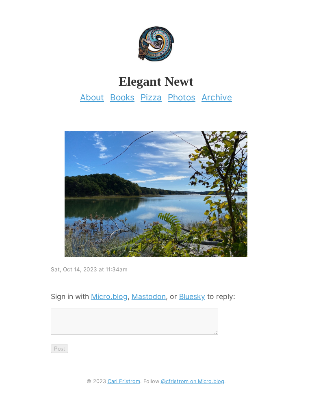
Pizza (151, 97)
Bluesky (192, 296)
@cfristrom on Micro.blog (192, 381)
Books (122, 97)
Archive (217, 97)
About (92, 97)
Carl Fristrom (124, 381)
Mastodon (149, 296)
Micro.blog (109, 296)
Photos (181, 97)
